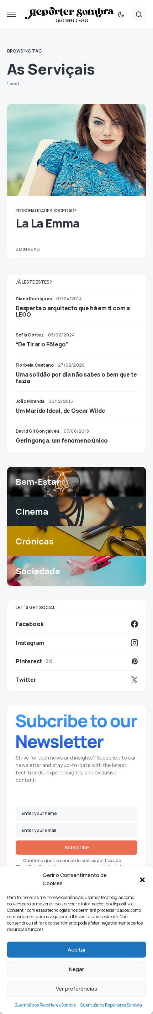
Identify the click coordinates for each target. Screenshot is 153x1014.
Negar (76, 969)
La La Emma (48, 223)
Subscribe (76, 847)
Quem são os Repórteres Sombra (45, 1005)
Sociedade (65, 211)
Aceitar (77, 949)
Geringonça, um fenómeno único (62, 440)
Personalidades (34, 211)
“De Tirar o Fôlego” (42, 344)
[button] (142, 879)
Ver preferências (76, 988)
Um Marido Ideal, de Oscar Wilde (60, 411)
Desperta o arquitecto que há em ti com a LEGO (73, 311)
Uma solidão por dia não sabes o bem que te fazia (76, 378)
